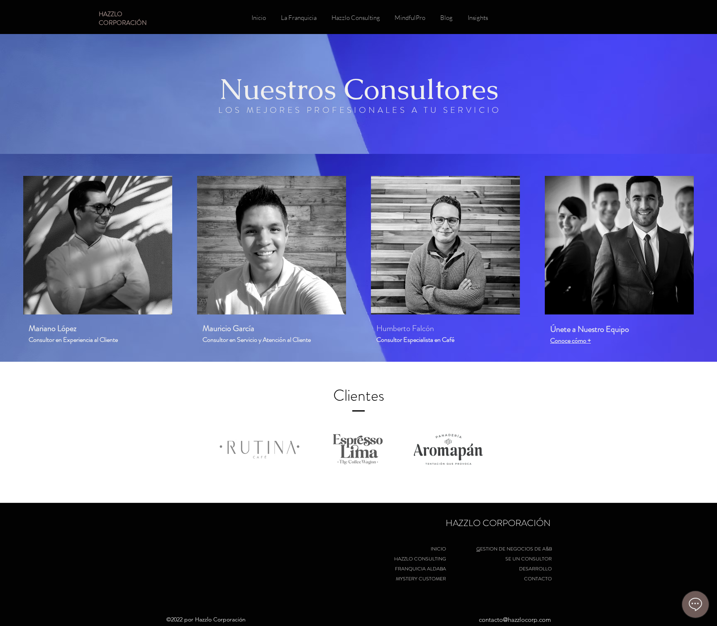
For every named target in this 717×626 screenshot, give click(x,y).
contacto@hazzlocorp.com (515, 620)
